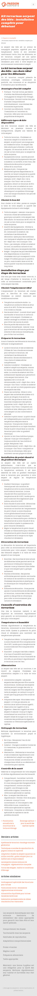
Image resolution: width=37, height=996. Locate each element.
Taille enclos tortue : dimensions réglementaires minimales (14, 889)
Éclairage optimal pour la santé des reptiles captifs (27, 823)
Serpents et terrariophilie (9, 38)
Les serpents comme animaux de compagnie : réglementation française (16, 863)
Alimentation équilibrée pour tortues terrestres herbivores (15, 894)
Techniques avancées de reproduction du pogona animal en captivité (17, 849)
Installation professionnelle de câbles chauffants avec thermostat (16, 900)
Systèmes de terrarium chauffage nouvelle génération (18, 843)
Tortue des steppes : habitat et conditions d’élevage (17, 869)
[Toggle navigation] (33, 4)
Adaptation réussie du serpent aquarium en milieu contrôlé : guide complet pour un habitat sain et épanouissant (18, 856)
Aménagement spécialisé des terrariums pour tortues (17, 883)
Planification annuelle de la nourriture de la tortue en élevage (10, 824)
